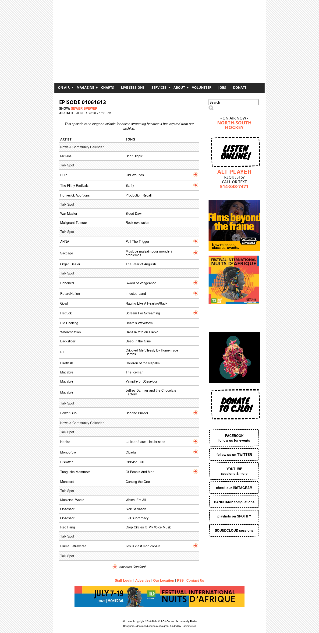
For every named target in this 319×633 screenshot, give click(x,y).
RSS (180, 580)
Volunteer (201, 87)
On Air (64, 87)
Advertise (142, 580)
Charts (107, 87)
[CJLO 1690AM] (161, 32)
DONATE (240, 87)
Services (159, 87)
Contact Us (195, 580)
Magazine (85, 87)
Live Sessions (133, 87)
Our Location (163, 580)
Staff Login (123, 580)
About (179, 87)
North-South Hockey (234, 125)
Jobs (222, 87)
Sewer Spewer (84, 108)
